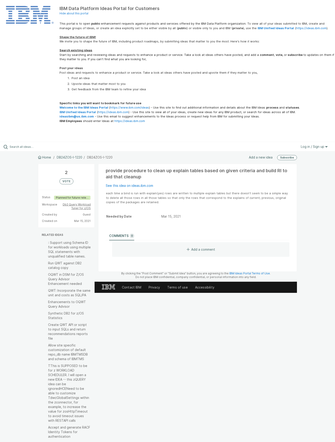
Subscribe (287, 157)
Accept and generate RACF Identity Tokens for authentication (69, 431)
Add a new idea (261, 157)
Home (46, 157)
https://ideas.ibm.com (311, 28)
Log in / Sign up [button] (313, 146)
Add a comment (203, 249)
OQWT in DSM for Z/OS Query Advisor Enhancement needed (66, 279)
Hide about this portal (73, 13)
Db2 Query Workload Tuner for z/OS (77, 206)
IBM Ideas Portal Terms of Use (249, 273)
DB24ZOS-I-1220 (69, 157)
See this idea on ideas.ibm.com (129, 185)
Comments (121, 236)
